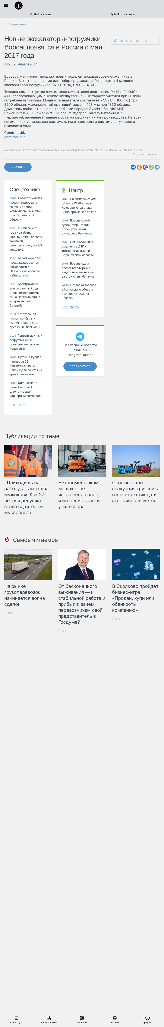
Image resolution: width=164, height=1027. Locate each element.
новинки (103, 150)
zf (96, 150)
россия (137, 150)
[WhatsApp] (151, 167)
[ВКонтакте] (133, 167)
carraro (89, 150)
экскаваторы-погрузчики (20, 150)
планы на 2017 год (120, 150)
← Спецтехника (15, 24)
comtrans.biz (14, 137)
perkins (79, 150)
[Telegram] (157, 167)
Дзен (8, 613)
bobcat (70, 150)
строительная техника (51, 150)
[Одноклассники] (139, 167)
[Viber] (145, 167)
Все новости (18, 404)
